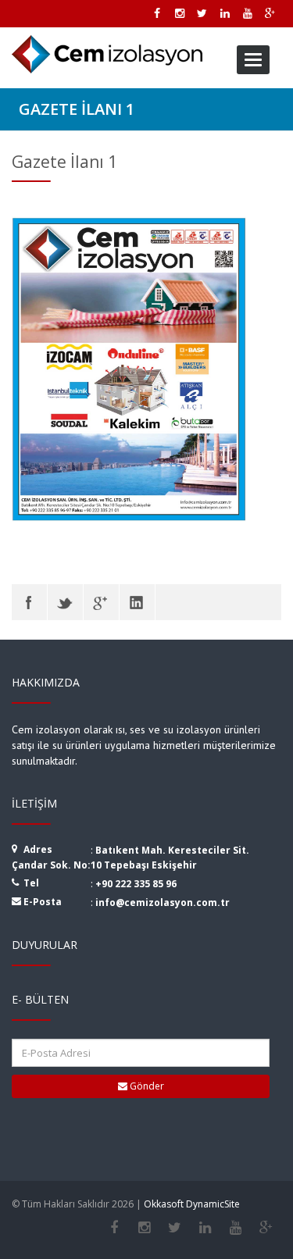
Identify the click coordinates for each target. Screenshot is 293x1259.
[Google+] (266, 1227)
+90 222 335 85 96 (136, 883)
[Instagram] (144, 1227)
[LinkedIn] (137, 602)
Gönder (145, 1086)
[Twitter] (65, 602)
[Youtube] (235, 1227)
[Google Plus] (101, 602)
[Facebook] (29, 602)
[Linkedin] (205, 1227)
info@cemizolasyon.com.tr (162, 902)
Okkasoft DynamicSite (192, 1204)
